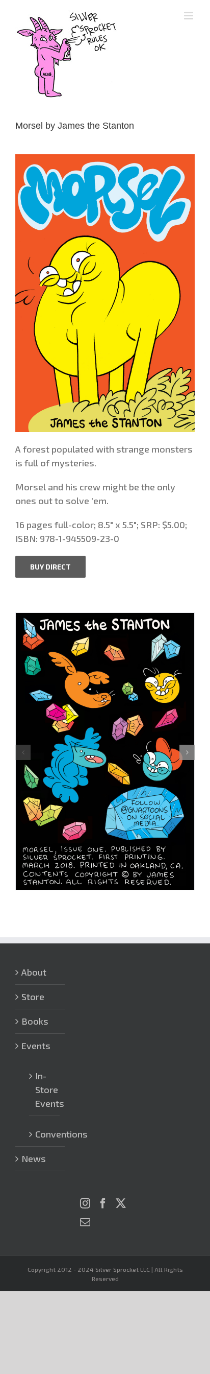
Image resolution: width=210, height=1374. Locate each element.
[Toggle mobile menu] (189, 15)
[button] (23, 752)
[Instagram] (85, 1203)
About (33, 972)
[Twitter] (121, 1203)
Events (35, 1045)
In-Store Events (45, 1089)
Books (34, 1021)
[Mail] (85, 1222)
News (33, 1158)
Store (32, 996)
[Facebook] (103, 1203)
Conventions (45, 1134)
